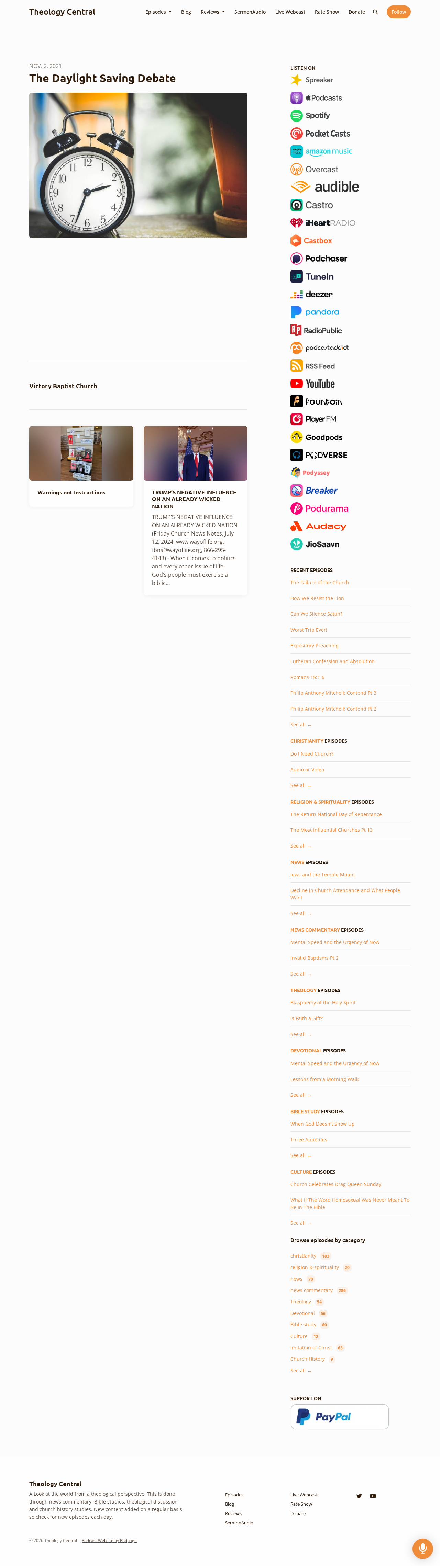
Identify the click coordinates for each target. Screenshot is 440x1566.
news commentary (315, 929)
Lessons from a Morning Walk (324, 1079)
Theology (303, 990)
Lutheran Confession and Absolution (332, 661)
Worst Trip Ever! (308, 629)
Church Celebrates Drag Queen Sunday (335, 1184)
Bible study (305, 1111)
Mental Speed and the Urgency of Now (335, 942)
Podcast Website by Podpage (109, 1540)
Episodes (156, 12)
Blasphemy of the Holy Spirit (323, 1002)
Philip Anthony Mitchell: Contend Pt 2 (333, 708)
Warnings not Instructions (71, 492)
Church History (311, 1359)
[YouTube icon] (373, 1496)
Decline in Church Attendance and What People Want (345, 894)
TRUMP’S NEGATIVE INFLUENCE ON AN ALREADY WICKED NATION (194, 499)
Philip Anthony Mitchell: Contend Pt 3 (333, 693)
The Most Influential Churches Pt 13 (331, 830)
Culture (301, 1171)
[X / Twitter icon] (359, 1496)
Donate (357, 12)
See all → (301, 724)
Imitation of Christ (316, 1347)
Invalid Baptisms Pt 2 (314, 958)
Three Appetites (308, 1139)
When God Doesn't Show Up (322, 1123)
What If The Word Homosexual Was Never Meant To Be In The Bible (349, 1203)
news (297, 862)
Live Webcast (290, 12)
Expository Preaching (314, 645)
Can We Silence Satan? (316, 614)
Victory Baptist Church (63, 386)
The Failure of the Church (319, 582)
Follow (399, 12)
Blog (186, 12)
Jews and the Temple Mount (322, 874)
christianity (306, 741)
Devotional (306, 1050)
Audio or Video (307, 769)
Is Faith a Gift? (306, 1018)
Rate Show (327, 12)
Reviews (211, 12)
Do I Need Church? (311, 753)
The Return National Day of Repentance (336, 814)
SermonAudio (250, 12)
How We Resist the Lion (317, 598)
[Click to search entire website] (376, 11)
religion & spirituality (320, 801)
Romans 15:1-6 (307, 677)
